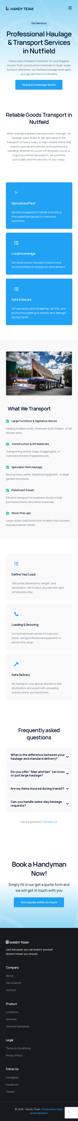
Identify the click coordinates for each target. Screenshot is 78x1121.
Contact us (50, 822)
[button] (38, 85)
